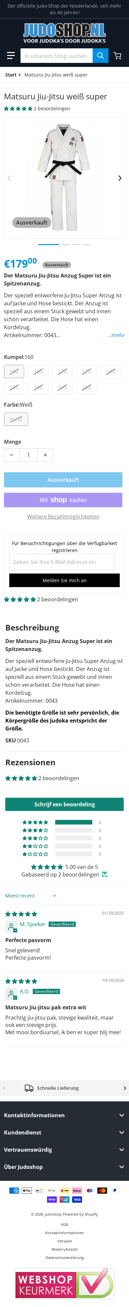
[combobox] (64, 55)
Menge (12, 441)
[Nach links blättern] (9, 178)
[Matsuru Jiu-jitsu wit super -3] (76, 244)
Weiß (16, 419)
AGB (64, 1224)
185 (14, 387)
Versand (65, 1240)
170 (62, 371)
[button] (11, 55)
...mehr (116, 335)
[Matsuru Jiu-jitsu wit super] (48, 244)
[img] (21, 914)
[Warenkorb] (118, 56)
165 (38, 371)
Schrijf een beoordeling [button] (64, 804)
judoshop (53, 1214)
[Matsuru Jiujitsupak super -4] (87, 244)
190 (38, 387)
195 (62, 387)
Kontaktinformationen (64, 1232)
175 (86, 371)
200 (86, 387)
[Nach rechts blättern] (120, 178)
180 (110, 371)
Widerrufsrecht (65, 1249)
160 (14, 371)
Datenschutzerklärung (65, 1257)
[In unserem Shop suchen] (100, 55)
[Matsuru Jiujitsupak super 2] (66, 244)
